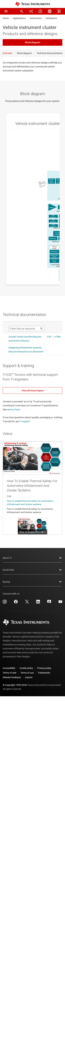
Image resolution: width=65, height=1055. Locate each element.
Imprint (28, 677)
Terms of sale (9, 672)
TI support (25, 421)
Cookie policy (26, 668)
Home (6, 18)
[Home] (32, 4)
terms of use (13, 409)
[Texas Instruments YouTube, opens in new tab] (60, 602)
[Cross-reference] (31, 11)
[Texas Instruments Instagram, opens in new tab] (5, 602)
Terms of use (27, 672)
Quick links (8, 570)
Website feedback (12, 677)
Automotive (36, 18)
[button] (6, 11)
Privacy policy (44, 668)
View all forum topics (33, 390)
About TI (7, 558)
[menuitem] (21, 11)
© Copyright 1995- (15, 685)
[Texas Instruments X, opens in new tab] (27, 602)
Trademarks (44, 672)
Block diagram (32, 42)
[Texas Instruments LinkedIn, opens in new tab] (38, 602)
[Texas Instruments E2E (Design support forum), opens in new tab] (49, 602)
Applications (19, 18)
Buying (6, 581)
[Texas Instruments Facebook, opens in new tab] (16, 602)
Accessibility (9, 668)
